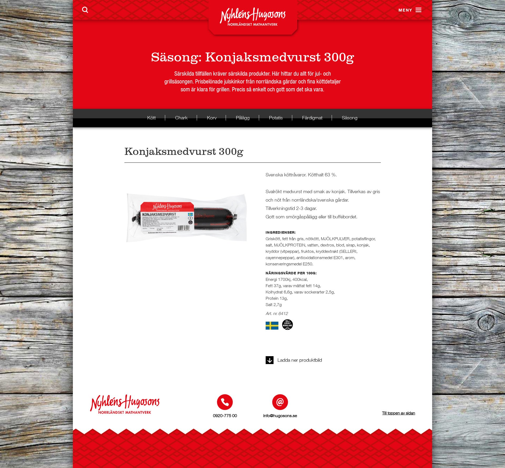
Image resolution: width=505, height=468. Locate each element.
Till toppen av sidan (398, 413)
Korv (211, 117)
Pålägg (243, 117)
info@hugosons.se (280, 415)
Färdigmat (312, 117)
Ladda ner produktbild (299, 360)
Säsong (174, 57)
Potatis (276, 117)
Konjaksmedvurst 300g (279, 57)
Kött (151, 117)
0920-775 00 (225, 415)
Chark (181, 117)
